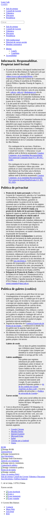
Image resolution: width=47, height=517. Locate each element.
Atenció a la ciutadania (10, 461)
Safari (13, 438)
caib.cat (20, 92)
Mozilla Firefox (17, 431)
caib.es (13, 92)
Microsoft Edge (17, 436)
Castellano (15, 53)
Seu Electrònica (7, 456)
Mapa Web (10, 509)
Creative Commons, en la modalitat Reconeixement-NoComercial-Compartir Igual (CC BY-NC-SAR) (26, 156)
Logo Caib (5, 2)
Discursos (10, 15)
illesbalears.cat (30, 92)
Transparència (6, 452)
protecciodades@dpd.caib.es (17, 283)
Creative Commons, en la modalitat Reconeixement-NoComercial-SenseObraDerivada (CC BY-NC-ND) (26, 178)
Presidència (10, 18)
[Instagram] (13, 496)
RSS (8, 514)
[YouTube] (12, 498)
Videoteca (10, 13)
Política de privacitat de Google (31, 392)
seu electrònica (20, 261)
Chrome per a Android (20, 441)
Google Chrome (17, 429)
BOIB (3, 447)
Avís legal (10, 511)
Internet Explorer (17, 434)
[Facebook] (13, 492)
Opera (13, 443)
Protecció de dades (8, 470)
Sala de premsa (12, 9)
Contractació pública (9, 465)
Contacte (9, 507)
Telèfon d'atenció (20, 479)
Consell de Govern (13, 11)
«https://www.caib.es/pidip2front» (19, 76)
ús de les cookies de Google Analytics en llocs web (31, 386)
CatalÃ (14, 51)
